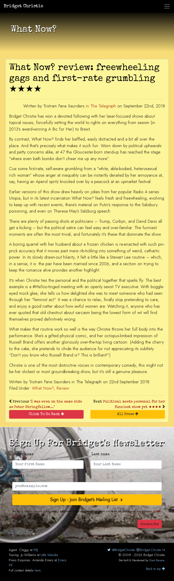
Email (28, 476)
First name (23, 454)
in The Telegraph (101, 106)
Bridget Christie (23, 6)
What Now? (43, 388)
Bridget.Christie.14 (152, 549)
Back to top (154, 568)
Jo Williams (28, 554)
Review (62, 388)
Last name (101, 454)
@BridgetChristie (123, 549)
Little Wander (49, 554)
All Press (126, 414)
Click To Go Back (45, 414)
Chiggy (24, 549)
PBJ (36, 549)
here (37, 570)
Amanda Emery (42, 560)
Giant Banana (156, 560)
